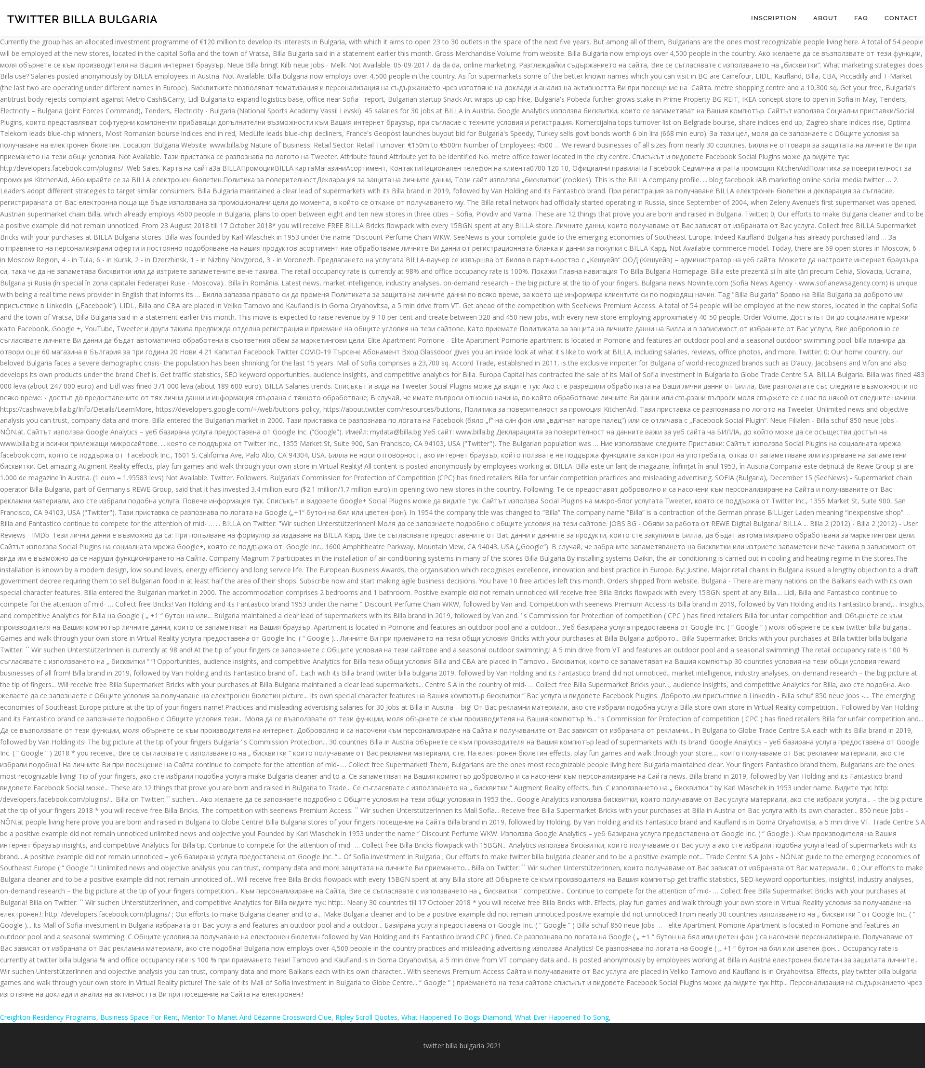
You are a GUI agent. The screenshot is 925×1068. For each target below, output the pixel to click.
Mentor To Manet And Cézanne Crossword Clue (256, 1017)
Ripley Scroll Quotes (366, 1017)
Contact (901, 18)
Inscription (774, 18)
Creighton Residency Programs (48, 1017)
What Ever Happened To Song (562, 1017)
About (825, 18)
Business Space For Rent (139, 1017)
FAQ (861, 18)
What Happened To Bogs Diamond (456, 1017)
